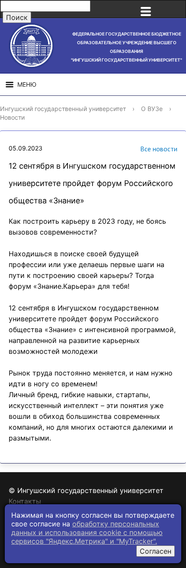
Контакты (25, 501)
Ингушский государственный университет (63, 108)
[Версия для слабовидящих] (175, 9)
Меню (26, 84)
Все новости (158, 148)
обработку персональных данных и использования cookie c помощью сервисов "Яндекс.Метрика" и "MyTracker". (87, 532)
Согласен (155, 551)
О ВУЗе (152, 108)
